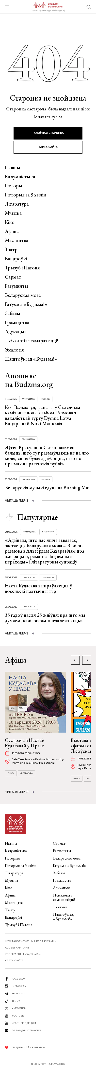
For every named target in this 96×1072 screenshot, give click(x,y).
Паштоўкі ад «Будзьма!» (31, 359)
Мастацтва (16, 240)
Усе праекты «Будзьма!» (23, 954)
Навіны (12, 167)
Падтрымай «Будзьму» (28, 1047)
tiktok (16, 1000)
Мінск (76, 778)
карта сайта (48, 147)
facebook (18, 978)
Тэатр (11, 249)
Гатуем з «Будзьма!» (26, 304)
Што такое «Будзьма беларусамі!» (30, 941)
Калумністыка (20, 176)
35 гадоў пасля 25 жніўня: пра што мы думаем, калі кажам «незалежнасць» (45, 618)
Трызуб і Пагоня (22, 267)
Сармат (13, 277)
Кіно (10, 222)
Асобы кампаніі (17, 947)
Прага (11, 773)
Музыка (13, 213)
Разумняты (16, 286)
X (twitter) (19, 1008)
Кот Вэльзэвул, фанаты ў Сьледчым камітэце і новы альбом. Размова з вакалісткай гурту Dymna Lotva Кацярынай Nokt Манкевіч (42, 415)
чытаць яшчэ (17, 500)
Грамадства (17, 322)
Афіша (12, 231)
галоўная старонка (48, 133)
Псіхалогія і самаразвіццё (31, 340)
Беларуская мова (23, 295)
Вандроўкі (16, 258)
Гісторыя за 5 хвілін (25, 194)
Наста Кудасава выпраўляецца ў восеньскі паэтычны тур (38, 588)
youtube (18, 1015)
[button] (86, 660)
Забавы (12, 313)
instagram (19, 986)
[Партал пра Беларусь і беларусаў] (48, 7)
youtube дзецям (24, 1023)
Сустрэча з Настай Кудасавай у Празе (25, 743)
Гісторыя (15, 185)
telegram (19, 993)
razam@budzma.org (26, 1030)
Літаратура (17, 204)
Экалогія (14, 349)
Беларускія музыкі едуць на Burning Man (48, 487)
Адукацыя (16, 331)
